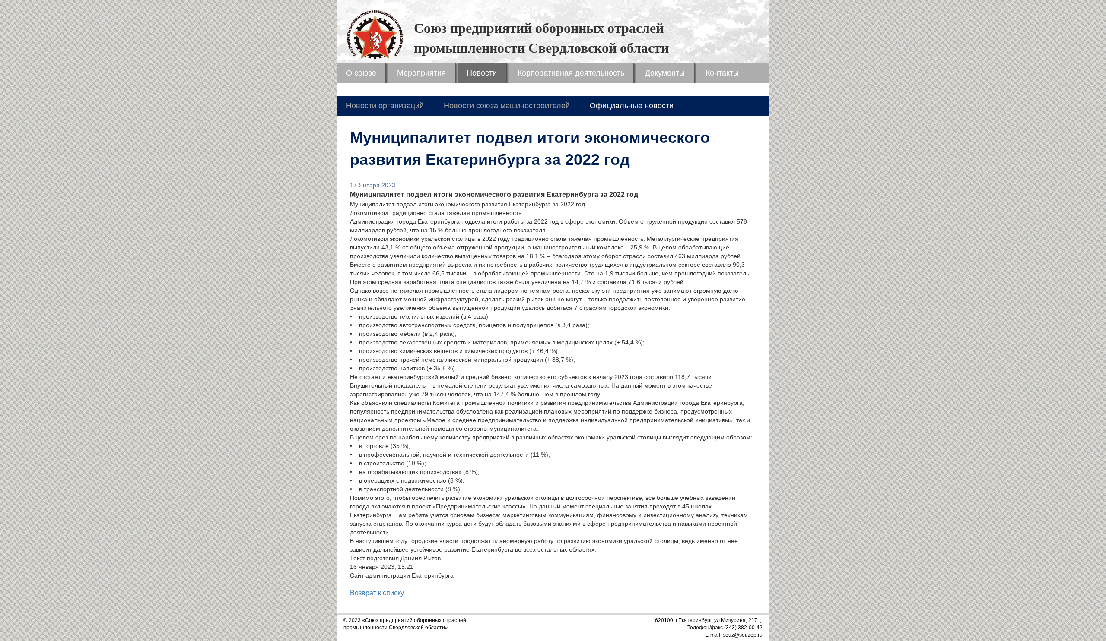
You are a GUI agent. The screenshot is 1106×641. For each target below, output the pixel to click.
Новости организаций (385, 105)
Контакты (722, 73)
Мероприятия (421, 73)
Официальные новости (632, 105)
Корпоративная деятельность (571, 73)
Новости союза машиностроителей (507, 105)
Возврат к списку (377, 593)
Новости (482, 73)
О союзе (361, 73)
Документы (665, 73)
